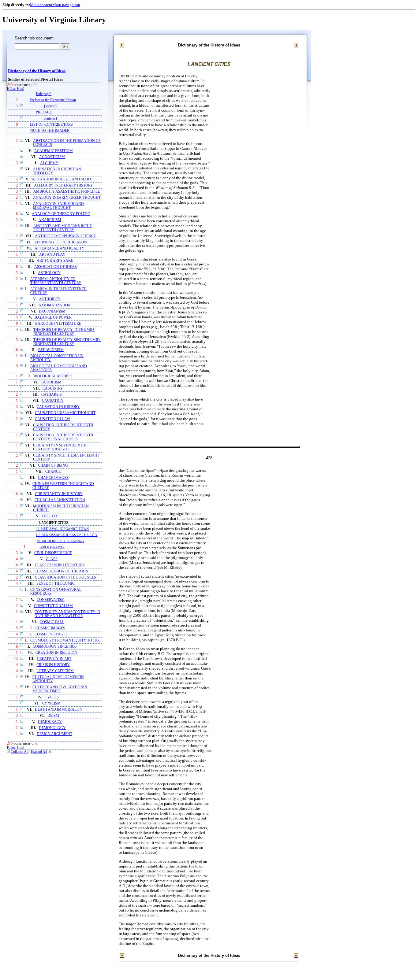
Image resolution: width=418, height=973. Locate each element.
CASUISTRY (53, 388)
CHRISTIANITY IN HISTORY (59, 494)
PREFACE (44, 112)
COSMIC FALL (52, 622)
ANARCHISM (50, 220)
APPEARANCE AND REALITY (59, 248)
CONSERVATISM (51, 600)
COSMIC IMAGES (50, 628)
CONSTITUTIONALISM (53, 606)
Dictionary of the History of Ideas (36, 71)
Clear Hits (15, 89)
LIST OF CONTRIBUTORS (51, 125)
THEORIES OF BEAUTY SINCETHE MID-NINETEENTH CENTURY (67, 342)
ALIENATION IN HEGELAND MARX (62, 179)
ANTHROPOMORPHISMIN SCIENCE (65, 236)
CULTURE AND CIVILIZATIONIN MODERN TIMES (59, 689)
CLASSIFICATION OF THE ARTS (61, 571)
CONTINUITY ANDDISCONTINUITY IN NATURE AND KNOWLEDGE (67, 614)
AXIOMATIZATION (55, 305)
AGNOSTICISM (52, 157)
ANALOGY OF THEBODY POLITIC (61, 214)
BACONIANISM (52, 311)
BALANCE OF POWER (53, 318)
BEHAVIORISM (51, 350)
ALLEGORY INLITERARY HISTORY (63, 185)
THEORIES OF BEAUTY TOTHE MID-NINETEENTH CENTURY (64, 332)
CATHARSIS (51, 395)
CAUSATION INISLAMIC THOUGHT (65, 413)
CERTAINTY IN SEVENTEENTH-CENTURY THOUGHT (59, 447)
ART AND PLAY (52, 255)
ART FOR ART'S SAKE (55, 261)
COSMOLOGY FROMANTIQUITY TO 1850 (65, 640)
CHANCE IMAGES (53, 478)
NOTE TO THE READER (49, 131)
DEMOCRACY (50, 722)
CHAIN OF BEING (53, 466)
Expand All (39, 752)
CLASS (52, 559)
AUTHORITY (50, 299)
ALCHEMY (49, 163)
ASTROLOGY (49, 273)
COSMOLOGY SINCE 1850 (55, 647)
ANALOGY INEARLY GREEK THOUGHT (67, 198)
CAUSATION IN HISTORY (58, 407)
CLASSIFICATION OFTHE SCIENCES (65, 577)
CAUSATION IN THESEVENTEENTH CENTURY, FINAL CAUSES (63, 437)
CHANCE (53, 472)
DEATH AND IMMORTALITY (59, 710)
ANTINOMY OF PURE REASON (60, 242)
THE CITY (50, 516)
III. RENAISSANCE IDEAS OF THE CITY (67, 535)
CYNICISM (51, 703)
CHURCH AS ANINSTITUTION (60, 500)
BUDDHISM (51, 382)
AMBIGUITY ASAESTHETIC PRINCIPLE (66, 192)
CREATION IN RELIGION (56, 653)
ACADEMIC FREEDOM (53, 151)
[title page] (43, 94)
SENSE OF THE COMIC (55, 584)
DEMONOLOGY (52, 728)
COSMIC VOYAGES (51, 634)
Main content (41, 4)
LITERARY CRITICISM (55, 671)
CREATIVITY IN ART (54, 659)
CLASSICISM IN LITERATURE (60, 565)
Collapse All (19, 752)
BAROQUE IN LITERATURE (58, 324)
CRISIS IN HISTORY (53, 665)
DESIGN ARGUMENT (54, 734)
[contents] (50, 118)
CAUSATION (52, 401)
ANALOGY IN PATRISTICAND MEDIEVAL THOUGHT (58, 206)
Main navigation (66, 4)
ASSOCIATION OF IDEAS (55, 267)
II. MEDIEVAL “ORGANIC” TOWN (62, 529)
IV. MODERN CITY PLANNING (60, 541)
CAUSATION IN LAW (52, 419)
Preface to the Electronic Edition (53, 100)
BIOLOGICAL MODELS (53, 376)
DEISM (53, 716)
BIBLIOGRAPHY (52, 547)
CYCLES (52, 697)
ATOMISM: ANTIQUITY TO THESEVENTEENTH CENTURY (55, 281)
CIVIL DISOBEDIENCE (53, 553)
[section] (50, 106)
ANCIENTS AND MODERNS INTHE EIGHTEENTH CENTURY (62, 228)
